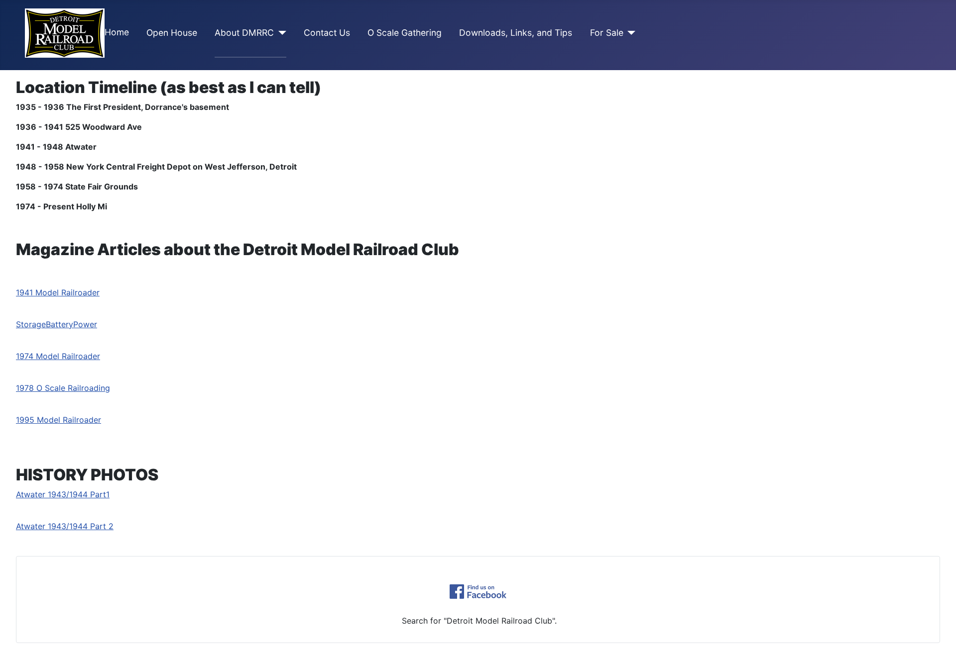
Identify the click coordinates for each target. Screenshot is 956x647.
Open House (171, 32)
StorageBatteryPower (56, 324)
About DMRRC (244, 32)
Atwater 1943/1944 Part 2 (65, 526)
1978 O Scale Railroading (63, 388)
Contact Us (327, 32)
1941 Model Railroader (58, 292)
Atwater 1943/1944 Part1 (63, 494)
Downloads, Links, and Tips (515, 32)
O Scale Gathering (404, 32)
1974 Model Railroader (58, 356)
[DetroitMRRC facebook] (478, 591)
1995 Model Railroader (58, 420)
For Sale (606, 32)
